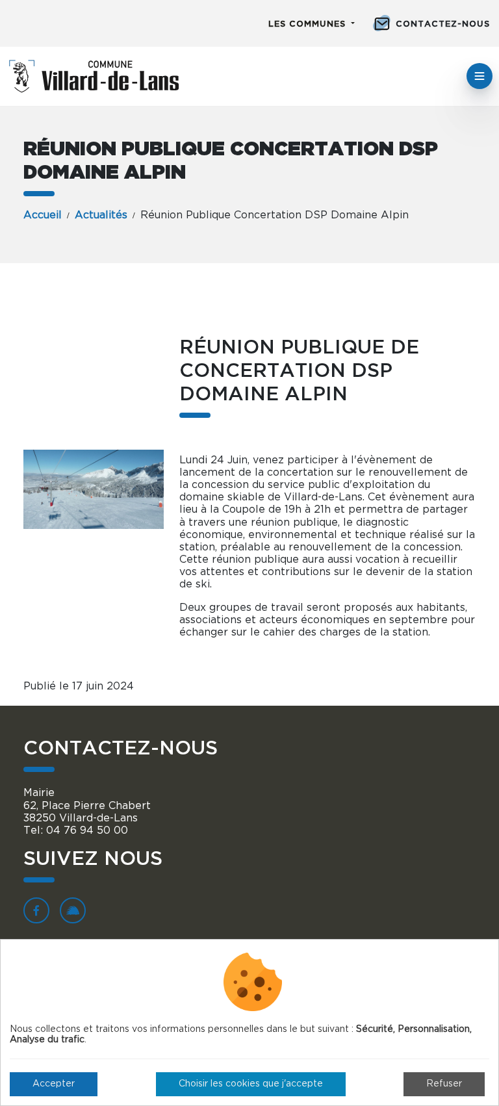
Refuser (444, 1083)
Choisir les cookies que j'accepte (251, 1083)
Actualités (101, 215)
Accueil (42, 215)
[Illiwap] (73, 910)
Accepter (53, 1083)
